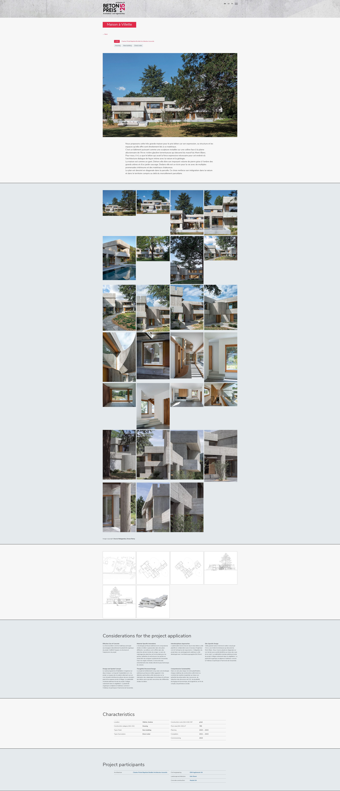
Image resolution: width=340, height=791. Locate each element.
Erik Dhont (193, 776)
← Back (105, 34)
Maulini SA (193, 780)
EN (225, 4)
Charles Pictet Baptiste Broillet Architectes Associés (150, 772)
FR (232, 4)
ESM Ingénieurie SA (196, 772)
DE (229, 4)
